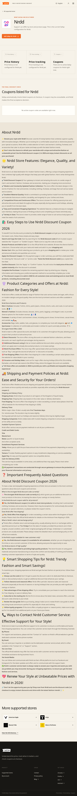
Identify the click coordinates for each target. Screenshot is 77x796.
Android (60, 783)
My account (5, 776)
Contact (36, 773)
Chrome (60, 773)
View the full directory (9, 733)
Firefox (60, 776)
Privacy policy (38, 776)
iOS (59, 780)
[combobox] (60, 3)
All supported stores (9, 11)
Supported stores (7, 773)
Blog (35, 779)
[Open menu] (73, 3)
